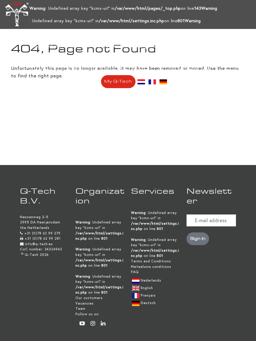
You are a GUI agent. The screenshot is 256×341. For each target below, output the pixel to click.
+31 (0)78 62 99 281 (43, 238)
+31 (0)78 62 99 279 (42, 233)
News (39, 81)
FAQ (135, 272)
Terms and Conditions (151, 261)
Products (198, 70)
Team (81, 308)
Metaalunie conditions (151, 266)
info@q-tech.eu (39, 244)
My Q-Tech (118, 82)
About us (62, 81)
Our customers (89, 298)
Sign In (198, 239)
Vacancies (228, 70)
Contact (88, 81)
